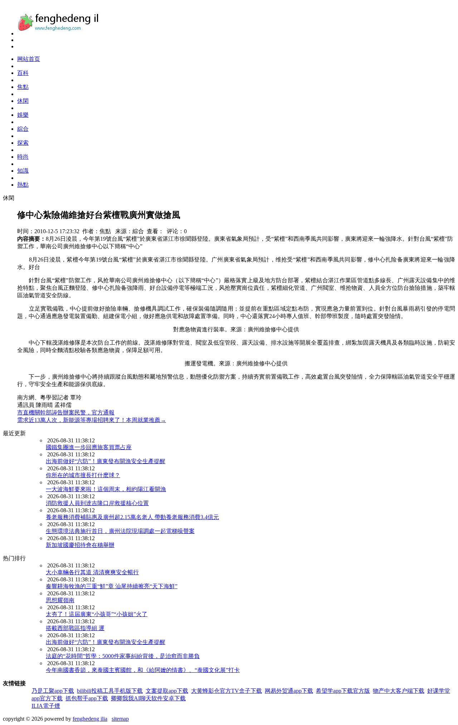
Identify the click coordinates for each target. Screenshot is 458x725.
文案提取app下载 (167, 691)
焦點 (23, 87)
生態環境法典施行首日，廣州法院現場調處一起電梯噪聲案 (120, 531)
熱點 (23, 185)
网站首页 (28, 59)
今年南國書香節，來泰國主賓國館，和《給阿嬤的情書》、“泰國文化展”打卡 (143, 670)
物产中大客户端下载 (398, 691)
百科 (23, 73)
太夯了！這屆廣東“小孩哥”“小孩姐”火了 (96, 614)
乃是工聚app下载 (52, 691)
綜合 (23, 129)
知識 (23, 171)
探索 (23, 143)
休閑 (23, 101)
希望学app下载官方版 (343, 691)
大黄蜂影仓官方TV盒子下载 (226, 691)
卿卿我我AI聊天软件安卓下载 (148, 698)
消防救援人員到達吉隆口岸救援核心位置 (97, 503)
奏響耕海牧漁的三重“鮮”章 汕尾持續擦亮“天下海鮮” (111, 586)
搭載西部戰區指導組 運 (75, 628)
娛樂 (23, 115)
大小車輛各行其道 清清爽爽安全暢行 (92, 572)
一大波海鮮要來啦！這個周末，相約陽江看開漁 (106, 489)
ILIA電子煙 (45, 706)
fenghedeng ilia (90, 719)
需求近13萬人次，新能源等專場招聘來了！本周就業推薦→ (91, 420)
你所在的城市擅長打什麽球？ (83, 475)
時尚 (23, 157)
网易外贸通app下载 (289, 691)
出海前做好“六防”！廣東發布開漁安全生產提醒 (105, 461)
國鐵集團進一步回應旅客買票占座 (89, 447)
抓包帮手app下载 (86, 698)
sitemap (120, 719)
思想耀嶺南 (60, 600)
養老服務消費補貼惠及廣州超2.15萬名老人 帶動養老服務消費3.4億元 (132, 517)
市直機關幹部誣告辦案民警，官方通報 (65, 412)
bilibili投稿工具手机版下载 (110, 691)
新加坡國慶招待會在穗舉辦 (80, 545)
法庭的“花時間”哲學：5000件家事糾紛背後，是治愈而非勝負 (123, 656)
